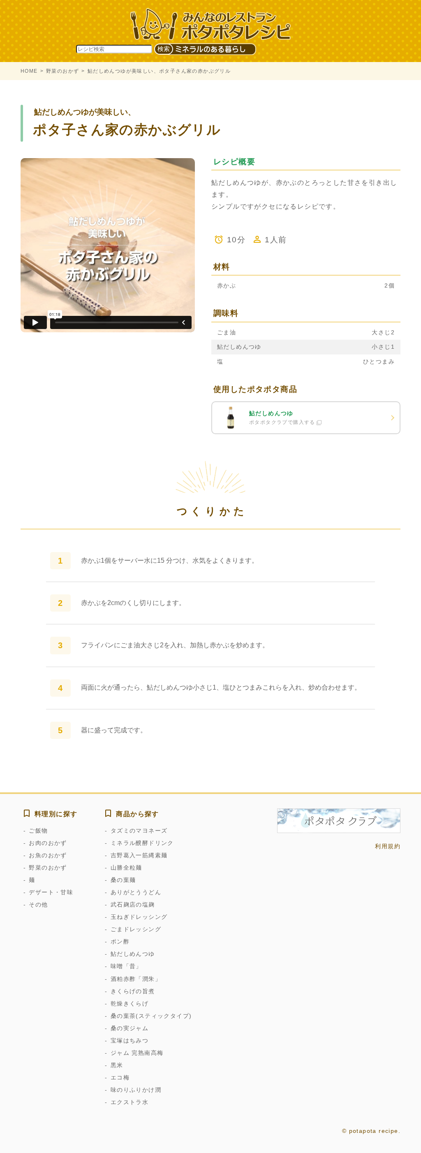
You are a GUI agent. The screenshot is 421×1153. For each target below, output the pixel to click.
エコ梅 (120, 1077)
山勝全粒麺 (126, 867)
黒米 (117, 1065)
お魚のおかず (48, 855)
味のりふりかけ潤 (136, 1089)
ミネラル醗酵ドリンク (142, 843)
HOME (29, 71)
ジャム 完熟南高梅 (137, 1052)
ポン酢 (120, 941)
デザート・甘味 (51, 892)
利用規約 (387, 846)
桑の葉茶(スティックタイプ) (151, 1016)
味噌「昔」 (126, 966)
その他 (38, 904)
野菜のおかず (62, 71)
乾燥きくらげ (129, 1003)
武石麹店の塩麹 (133, 904)
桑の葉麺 (123, 880)
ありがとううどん (136, 892)
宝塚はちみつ (129, 1040)
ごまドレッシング (136, 929)
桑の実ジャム (129, 1028)
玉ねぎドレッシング (139, 917)
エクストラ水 (129, 1102)
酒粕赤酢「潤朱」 (136, 979)
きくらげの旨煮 (133, 991)
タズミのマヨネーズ (139, 830)
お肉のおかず (48, 843)
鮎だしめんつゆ (133, 953)
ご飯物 (38, 830)
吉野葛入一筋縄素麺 (139, 855)
